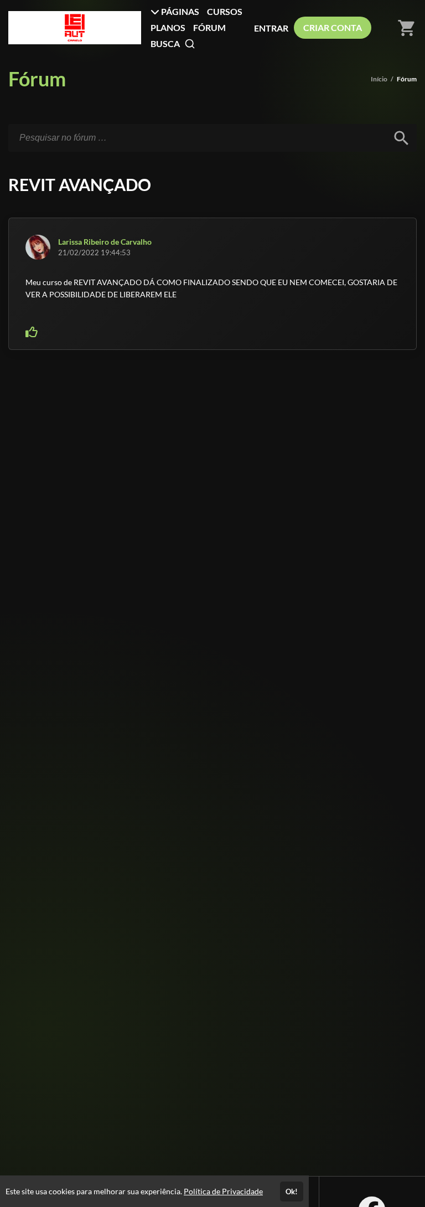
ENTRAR (271, 28)
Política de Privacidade (223, 1191)
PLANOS (168, 27)
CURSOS (224, 11)
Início (379, 79)
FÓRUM (209, 27)
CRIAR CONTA (332, 27)
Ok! (292, 1191)
